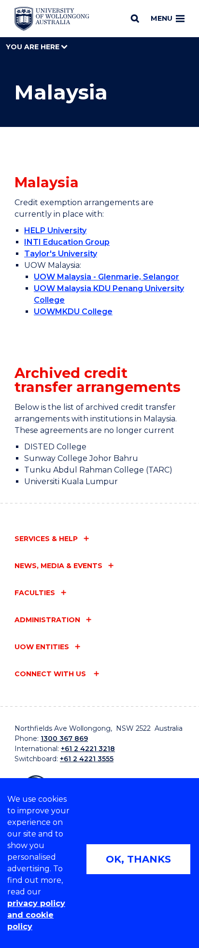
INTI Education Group (67, 242)
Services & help (46, 538)
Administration (47, 619)
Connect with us (51, 673)
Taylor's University (60, 253)
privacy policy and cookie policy (36, 915)
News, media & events (58, 565)
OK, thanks (138, 859)
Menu (161, 18)
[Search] (135, 18)
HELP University (55, 230)
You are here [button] (33, 46)
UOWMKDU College (73, 311)
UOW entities (41, 646)
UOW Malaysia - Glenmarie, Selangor (106, 276)
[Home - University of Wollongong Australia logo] (51, 19)
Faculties (34, 592)
